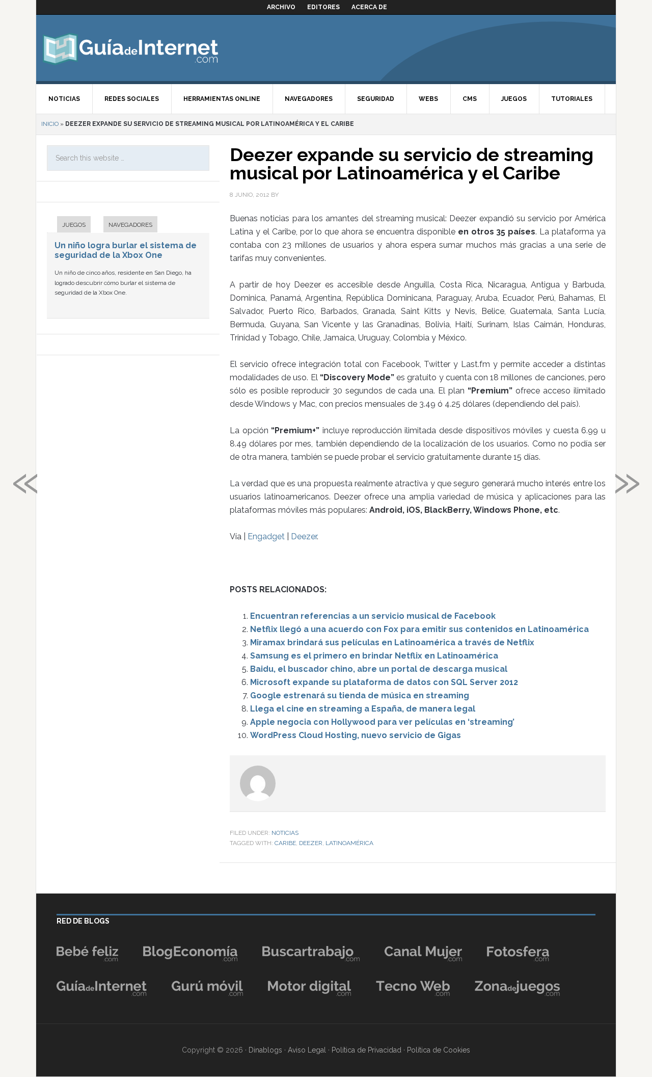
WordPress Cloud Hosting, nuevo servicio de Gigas (355, 735)
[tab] (69, 225)
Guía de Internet (130, 47)
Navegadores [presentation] (130, 224)
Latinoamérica (349, 843)
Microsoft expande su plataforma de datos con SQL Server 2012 (384, 682)
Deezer (304, 536)
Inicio (50, 123)
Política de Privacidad (366, 1050)
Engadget (266, 536)
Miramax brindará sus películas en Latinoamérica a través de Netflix (392, 642)
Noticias (284, 832)
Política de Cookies (438, 1050)
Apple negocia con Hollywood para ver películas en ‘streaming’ (382, 722)
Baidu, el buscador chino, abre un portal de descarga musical (378, 669)
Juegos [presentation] (74, 224)
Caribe (285, 843)
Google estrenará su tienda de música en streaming (359, 695)
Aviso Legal (307, 1050)
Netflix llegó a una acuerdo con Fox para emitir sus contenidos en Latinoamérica (419, 629)
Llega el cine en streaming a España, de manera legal (362, 709)
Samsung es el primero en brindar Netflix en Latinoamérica (374, 656)
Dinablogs (265, 1050)
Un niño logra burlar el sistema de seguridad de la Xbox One (126, 250)
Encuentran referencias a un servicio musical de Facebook (373, 616)
